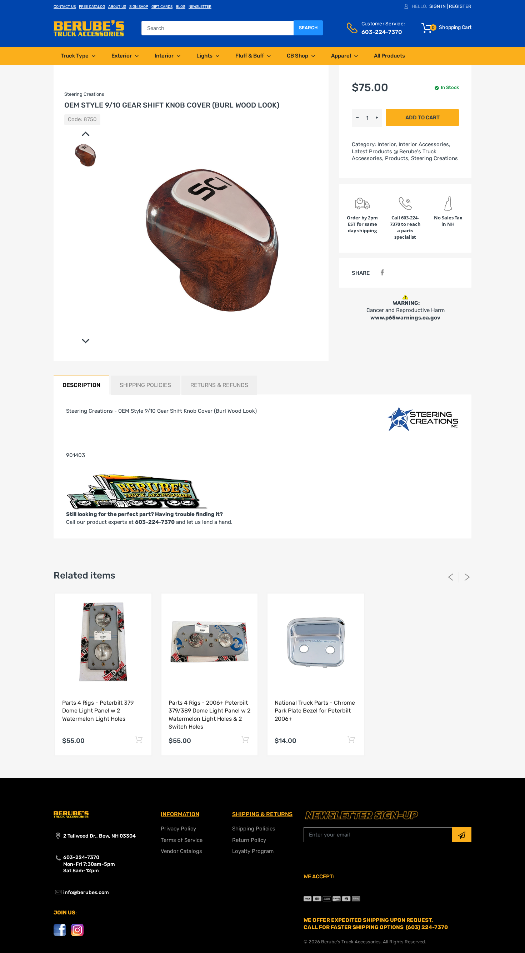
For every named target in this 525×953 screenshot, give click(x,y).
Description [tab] (81, 385)
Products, (397, 158)
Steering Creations (434, 158)
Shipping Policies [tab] (145, 385)
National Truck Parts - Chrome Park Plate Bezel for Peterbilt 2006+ (315, 710)
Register (460, 6)
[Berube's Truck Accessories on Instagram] (77, 930)
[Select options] (138, 740)
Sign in (437, 6)
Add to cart (422, 117)
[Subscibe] (461, 834)
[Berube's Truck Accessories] (89, 28)
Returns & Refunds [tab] (219, 385)
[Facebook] (382, 273)
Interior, (387, 144)
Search (308, 27)
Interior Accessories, (424, 144)
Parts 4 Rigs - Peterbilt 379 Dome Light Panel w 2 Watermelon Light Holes (98, 710)
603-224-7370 (155, 522)
